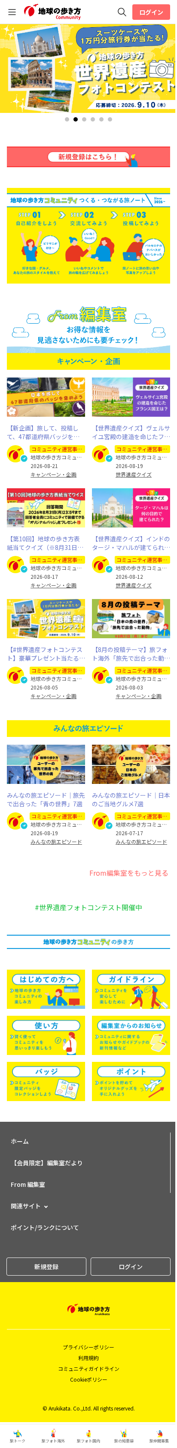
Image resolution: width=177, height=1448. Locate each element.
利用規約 (88, 1357)
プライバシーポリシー (88, 1347)
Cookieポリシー (88, 1379)
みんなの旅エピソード (56, 841)
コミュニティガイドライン (88, 1368)
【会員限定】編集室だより (47, 1162)
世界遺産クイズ (134, 474)
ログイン (151, 12)
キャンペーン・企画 (53, 474)
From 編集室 (28, 1184)
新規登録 (46, 1266)
